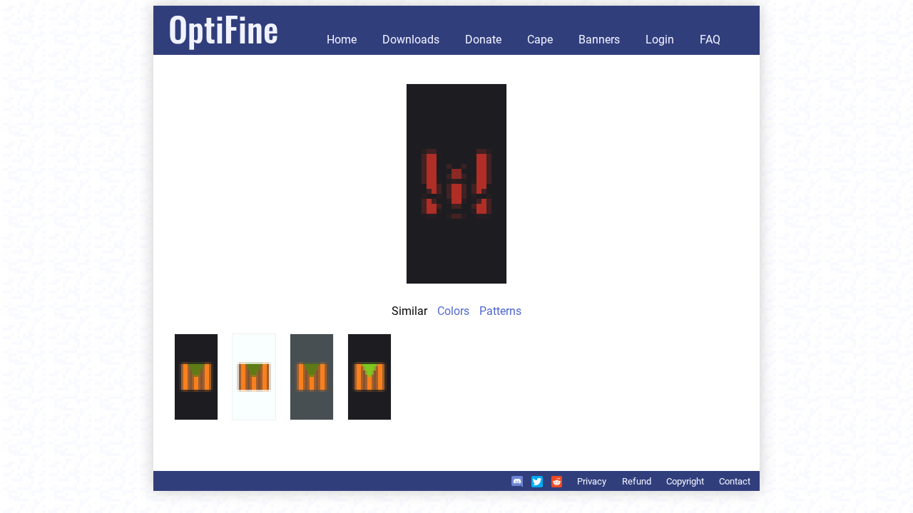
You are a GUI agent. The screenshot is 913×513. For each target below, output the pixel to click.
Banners (599, 39)
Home (342, 39)
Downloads (410, 39)
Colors (453, 311)
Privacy (591, 481)
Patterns (500, 311)
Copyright (685, 481)
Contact (734, 481)
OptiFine (223, 28)
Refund (636, 481)
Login (660, 39)
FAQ (710, 39)
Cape (540, 39)
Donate (483, 39)
